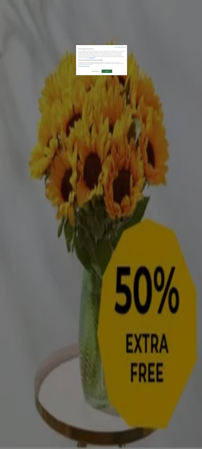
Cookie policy (92, 57)
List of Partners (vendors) (83, 66)
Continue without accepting (120, 47)
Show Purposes (95, 71)
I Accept (107, 71)
